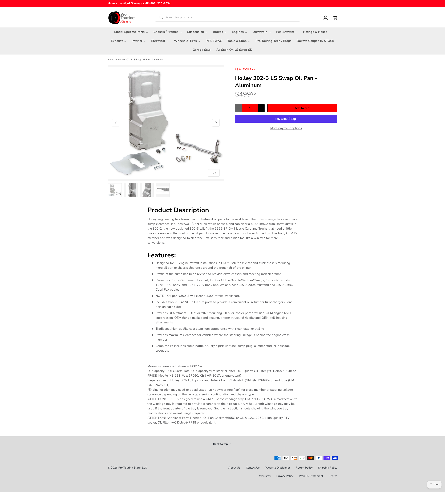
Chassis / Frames (165, 32)
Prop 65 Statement (311, 476)
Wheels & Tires (185, 41)
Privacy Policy (284, 476)
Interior (137, 41)
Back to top (221, 444)
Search (333, 476)
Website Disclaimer (277, 468)
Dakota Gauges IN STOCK (315, 41)
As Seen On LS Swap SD (234, 50)
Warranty (265, 476)
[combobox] (227, 17)
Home (111, 59)
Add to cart (302, 108)
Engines (238, 32)
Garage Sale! (202, 50)
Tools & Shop (237, 41)
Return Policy (304, 468)
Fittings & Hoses (315, 32)
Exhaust (117, 41)
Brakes (218, 32)
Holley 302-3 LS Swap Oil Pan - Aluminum (140, 59)
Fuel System (285, 32)
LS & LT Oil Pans (245, 69)
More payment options (286, 128)
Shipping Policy (327, 468)
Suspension (195, 32)
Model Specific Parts (129, 32)
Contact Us (253, 468)
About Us (234, 468)
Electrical (158, 41)
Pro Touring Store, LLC (132, 468)
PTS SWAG (214, 41)
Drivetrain (260, 32)
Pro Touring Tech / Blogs (274, 41)
